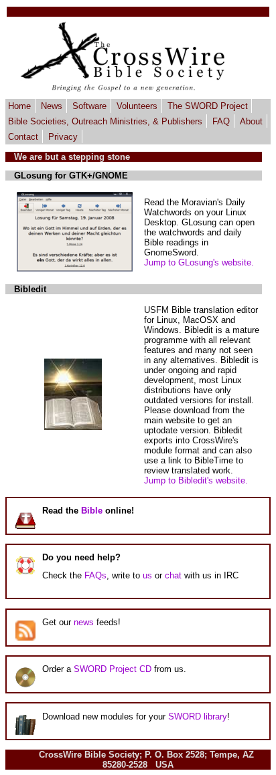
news (84, 622)
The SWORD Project (207, 106)
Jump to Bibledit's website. (196, 480)
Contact (23, 136)
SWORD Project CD (112, 669)
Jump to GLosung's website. (199, 262)
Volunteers (137, 106)
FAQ (221, 121)
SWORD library (197, 716)
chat (173, 575)
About (251, 121)
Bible (91, 511)
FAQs (95, 575)
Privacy (63, 136)
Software (89, 106)
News (51, 106)
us (147, 575)
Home (19, 106)
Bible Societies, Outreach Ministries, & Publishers (105, 121)
